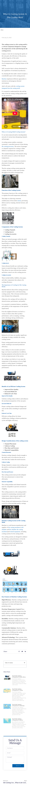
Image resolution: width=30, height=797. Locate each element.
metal (19, 200)
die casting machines (14, 527)
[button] (24, 662)
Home (2, 29)
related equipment (15, 531)
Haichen (4, 79)
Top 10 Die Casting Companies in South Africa (19, 676)
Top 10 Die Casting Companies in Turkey (17, 689)
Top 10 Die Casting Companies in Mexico (17, 719)
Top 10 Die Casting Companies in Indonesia (18, 705)
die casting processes (8, 146)
